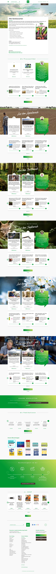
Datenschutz (11, 557)
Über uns (9, 7)
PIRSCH (22, 560)
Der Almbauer (23, 548)
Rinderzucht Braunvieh (24, 561)
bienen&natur (23, 547)
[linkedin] (32, 528)
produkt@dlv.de (11, 48)
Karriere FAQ (11, 548)
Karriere (26, 7)
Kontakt (44, 7)
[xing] (36, 528)
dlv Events (23, 568)
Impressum (11, 553)
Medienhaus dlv (28, 105)
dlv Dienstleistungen (24, 570)
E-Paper (28, 162)
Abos (47, 3)
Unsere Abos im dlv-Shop (28, 436)
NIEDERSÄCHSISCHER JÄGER (25, 559)
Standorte (10, 549)
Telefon (41, 540)
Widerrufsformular (12, 555)
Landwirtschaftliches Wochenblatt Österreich (26, 558)
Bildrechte (11, 558)
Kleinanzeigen (40, 3)
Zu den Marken (28, 434)
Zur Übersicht (28, 408)
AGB (10, 552)
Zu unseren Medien (28, 160)
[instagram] (38, 528)
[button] (48, 94)
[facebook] (34, 528)
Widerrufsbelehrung (12, 554)
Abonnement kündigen (12, 556)
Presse (10, 550)
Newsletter (44, 3)
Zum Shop (28, 519)
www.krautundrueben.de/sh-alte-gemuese (20, 48)
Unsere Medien (17, 7)
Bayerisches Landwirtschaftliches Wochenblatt (26, 546)
